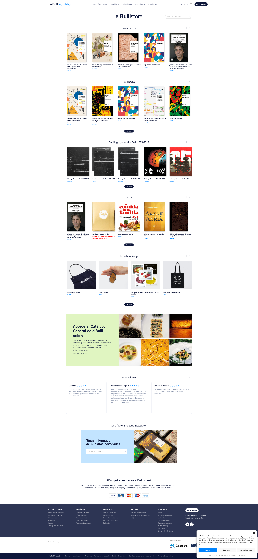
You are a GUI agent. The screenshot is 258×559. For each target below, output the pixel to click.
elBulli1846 (115, 4)
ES (184, 4)
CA (181, 4)
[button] (254, 533)
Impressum (241, 555)
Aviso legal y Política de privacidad (97, 556)
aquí (97, 236)
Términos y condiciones (73, 556)
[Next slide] (189, 27)
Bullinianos (140, 4)
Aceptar (208, 550)
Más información (80, 353)
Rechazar (226, 550)
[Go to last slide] (186, 27)
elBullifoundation (100, 4)
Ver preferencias (246, 550)
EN (187, 4)
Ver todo (129, 131)
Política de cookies (214, 555)
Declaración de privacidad (229, 555)
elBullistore (152, 4)
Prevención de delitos (165, 556)
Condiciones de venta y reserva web (141, 556)
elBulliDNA (127, 4)
